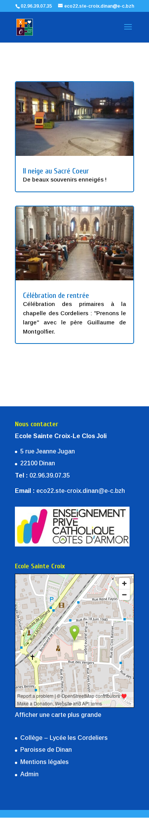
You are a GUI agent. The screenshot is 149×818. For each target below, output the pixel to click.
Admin (29, 774)
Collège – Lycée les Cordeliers (64, 738)
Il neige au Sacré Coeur (56, 171)
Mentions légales (44, 762)
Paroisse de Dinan (46, 749)
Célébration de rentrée (56, 295)
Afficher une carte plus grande (58, 715)
